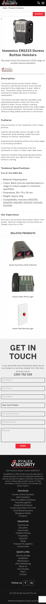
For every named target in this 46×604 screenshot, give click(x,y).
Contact (23, 574)
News (23, 572)
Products (23, 516)
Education (23, 528)
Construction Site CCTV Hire (23, 508)
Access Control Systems (23, 495)
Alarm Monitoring (23, 564)
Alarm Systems (23, 497)
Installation (23, 558)
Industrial (23, 539)
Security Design (23, 556)
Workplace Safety (23, 513)
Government (23, 531)
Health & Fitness (23, 533)
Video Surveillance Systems (23, 500)
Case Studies (23, 569)
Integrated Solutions (23, 505)
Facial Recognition (23, 503)
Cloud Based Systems (23, 511)
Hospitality (23, 536)
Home (5, 8)
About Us (23, 566)
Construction (23, 547)
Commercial (23, 525)
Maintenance (23, 561)
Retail (23, 541)
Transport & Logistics (23, 544)
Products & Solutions (16, 8)
